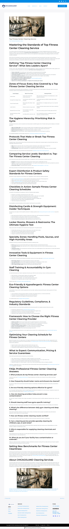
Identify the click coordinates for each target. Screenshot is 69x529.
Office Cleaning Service (22, 517)
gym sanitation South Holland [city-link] (26, 490)
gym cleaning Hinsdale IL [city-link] (37, 490)
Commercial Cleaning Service (23, 506)
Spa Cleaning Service (40, 513)
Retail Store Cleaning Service (41, 510)
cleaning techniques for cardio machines (46, 211)
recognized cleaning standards (28, 309)
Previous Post (7, 498)
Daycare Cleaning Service (22, 510)
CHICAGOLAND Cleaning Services (38, 455)
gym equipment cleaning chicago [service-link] (35, 488)
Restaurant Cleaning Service (41, 515)
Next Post (62, 498)
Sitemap (37, 525)
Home (9, 509)
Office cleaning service (52, 364)
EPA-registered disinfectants (18, 178)
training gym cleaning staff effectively (23, 281)
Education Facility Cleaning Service (24, 512)
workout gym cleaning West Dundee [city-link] (49, 488)
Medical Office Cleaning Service (42, 506)
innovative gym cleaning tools (48, 258)
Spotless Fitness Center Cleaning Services (41, 150)
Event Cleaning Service (22, 515)
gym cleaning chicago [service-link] (25, 488)
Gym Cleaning (12, 40)
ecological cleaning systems (24, 298)
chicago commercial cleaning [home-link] (14, 488)
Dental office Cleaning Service (23, 508)
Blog (9, 511)
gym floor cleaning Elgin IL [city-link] (23, 491)
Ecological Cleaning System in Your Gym (40, 165)
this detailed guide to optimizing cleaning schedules (41, 341)
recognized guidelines (18, 181)
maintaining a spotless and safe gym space (37, 133)
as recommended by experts (36, 78)
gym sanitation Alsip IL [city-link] (46, 490)
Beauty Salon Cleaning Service (42, 508)
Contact (10, 513)
